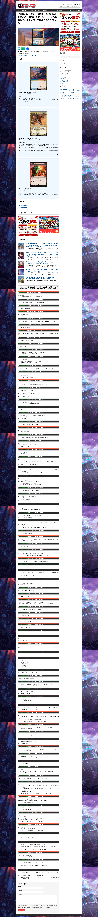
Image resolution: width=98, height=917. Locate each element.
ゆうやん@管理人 (34, 25)
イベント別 (45, 10)
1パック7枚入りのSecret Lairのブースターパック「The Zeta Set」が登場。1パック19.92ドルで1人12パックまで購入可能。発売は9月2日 (70, 97)
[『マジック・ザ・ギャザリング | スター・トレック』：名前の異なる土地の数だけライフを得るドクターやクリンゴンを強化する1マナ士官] (21, 257)
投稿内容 (20, 894)
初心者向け (59, 10)
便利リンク (78, 10)
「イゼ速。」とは (64, 80)
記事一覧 (24, 10)
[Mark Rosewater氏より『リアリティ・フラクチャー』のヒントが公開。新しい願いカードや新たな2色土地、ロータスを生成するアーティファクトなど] (21, 248)
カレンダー (71, 10)
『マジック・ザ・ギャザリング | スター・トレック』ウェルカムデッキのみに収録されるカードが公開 (42, 262)
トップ (18, 10)
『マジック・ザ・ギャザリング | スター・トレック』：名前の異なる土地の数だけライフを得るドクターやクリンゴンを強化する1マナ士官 (42, 254)
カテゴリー (62, 63)
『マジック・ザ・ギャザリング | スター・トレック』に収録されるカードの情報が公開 (42, 270)
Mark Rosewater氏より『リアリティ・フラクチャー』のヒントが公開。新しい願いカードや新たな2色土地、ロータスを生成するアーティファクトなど (42, 245)
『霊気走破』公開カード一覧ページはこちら (28, 55)
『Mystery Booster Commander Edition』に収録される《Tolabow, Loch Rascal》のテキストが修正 (41, 277)
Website (20, 890)
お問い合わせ (63, 83)
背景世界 (65, 10)
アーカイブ (62, 71)
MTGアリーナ (38, 10)
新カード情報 (30, 10)
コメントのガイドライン (65, 81)
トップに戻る (63, 77)
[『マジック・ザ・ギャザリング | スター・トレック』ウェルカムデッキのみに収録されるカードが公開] (21, 267)
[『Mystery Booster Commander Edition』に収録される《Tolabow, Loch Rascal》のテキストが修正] (21, 282)
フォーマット (52, 10)
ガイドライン (29, 905)
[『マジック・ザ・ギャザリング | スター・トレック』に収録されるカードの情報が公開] (21, 274)
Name (19, 886)
